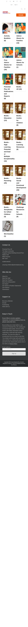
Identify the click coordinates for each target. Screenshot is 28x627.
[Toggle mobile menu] (25, 9)
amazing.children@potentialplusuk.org (13, 264)
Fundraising (5, 304)
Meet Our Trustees (7, 280)
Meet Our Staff (6, 278)
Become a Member (7, 301)
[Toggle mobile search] (21, 9)
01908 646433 (6, 261)
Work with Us (6, 306)
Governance (5, 289)
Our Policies (13, 364)
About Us (4, 276)
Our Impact (5, 283)
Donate (21, 15)
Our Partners (5, 287)
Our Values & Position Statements (11, 285)
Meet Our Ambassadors (8, 282)
